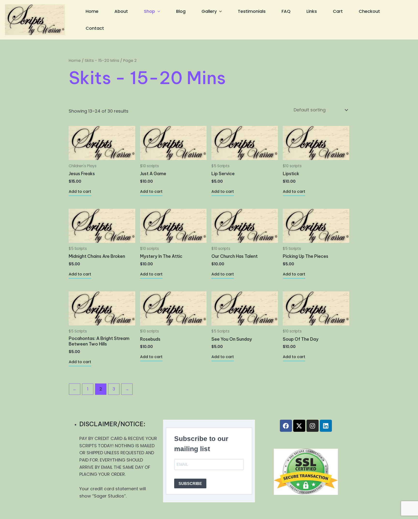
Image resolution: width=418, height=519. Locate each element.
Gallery (209, 11)
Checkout (369, 11)
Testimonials (252, 11)
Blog (181, 11)
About (121, 11)
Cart (338, 11)
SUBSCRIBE (190, 484)
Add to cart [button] (80, 191)
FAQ (286, 11)
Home (92, 11)
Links (311, 11)
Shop (149, 11)
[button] (157, 11)
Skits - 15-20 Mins (102, 60)
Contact (95, 28)
